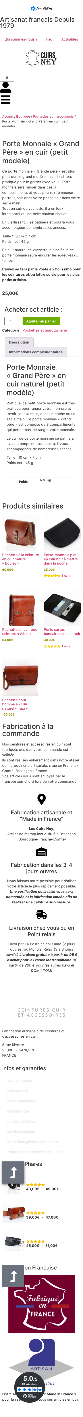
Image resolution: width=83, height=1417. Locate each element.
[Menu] (5, 99)
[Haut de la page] (13, 1276)
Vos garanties (18, 1111)
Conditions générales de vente (32, 1141)
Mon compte (17, 1091)
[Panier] (7, 77)
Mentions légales (21, 1131)
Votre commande (21, 1101)
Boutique (23, 116)
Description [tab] (19, 342)
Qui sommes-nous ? (20, 39)
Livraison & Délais (21, 1121)
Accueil (7, 116)
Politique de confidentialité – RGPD (36, 1152)
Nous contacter (20, 1080)
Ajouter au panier (41, 321)
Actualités (69, 39)
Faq (49, 39)
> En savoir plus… (17, 1404)
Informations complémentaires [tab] (36, 352)
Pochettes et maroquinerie (53, 116)
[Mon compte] (5, 87)
